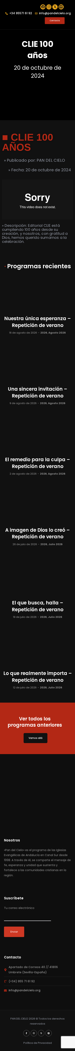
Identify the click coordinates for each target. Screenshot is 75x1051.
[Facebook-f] (26, 1033)
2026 (43, 333)
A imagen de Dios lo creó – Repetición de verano (37, 533)
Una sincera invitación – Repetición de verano (37, 392)
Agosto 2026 (57, 333)
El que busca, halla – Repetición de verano (37, 606)
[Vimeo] (61, 6)
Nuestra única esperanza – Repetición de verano (37, 322)
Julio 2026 (55, 544)
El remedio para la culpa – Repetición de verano (37, 463)
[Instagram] (48, 6)
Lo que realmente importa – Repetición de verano (37, 676)
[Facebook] (42, 6)
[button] (10, 20)
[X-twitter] (54, 6)
